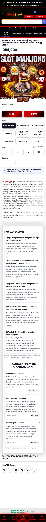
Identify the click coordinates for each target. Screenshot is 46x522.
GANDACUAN (7, 181)
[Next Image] (42, 79)
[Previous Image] (4, 79)
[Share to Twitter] (4, 470)
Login (13, 519)
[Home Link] (14, 14)
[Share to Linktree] (16, 470)
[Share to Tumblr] (34, 470)
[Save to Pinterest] (22, 470)
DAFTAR (34, 114)
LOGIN (29, 16)
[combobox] (22, 22)
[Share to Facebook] (10, 470)
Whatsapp (33, 519)
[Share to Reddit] (28, 470)
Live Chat (42, 519)
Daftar (23, 520)
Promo (4, 519)
